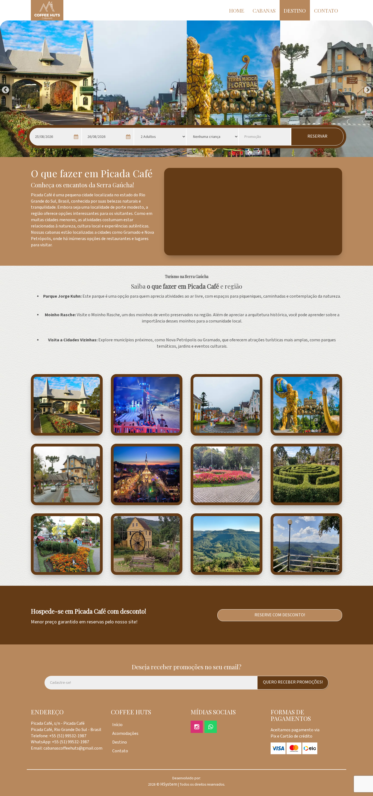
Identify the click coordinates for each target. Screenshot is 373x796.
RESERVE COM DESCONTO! (279, 615)
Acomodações (125, 733)
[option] (46, 88)
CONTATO (326, 10)
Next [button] (366, 88)
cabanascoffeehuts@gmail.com (72, 748)
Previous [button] (4, 88)
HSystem (168, 784)
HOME (236, 10)
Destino (119, 742)
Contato (120, 751)
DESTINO (295, 10)
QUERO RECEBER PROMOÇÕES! (293, 682)
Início (117, 725)
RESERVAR (317, 136)
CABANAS (264, 10)
